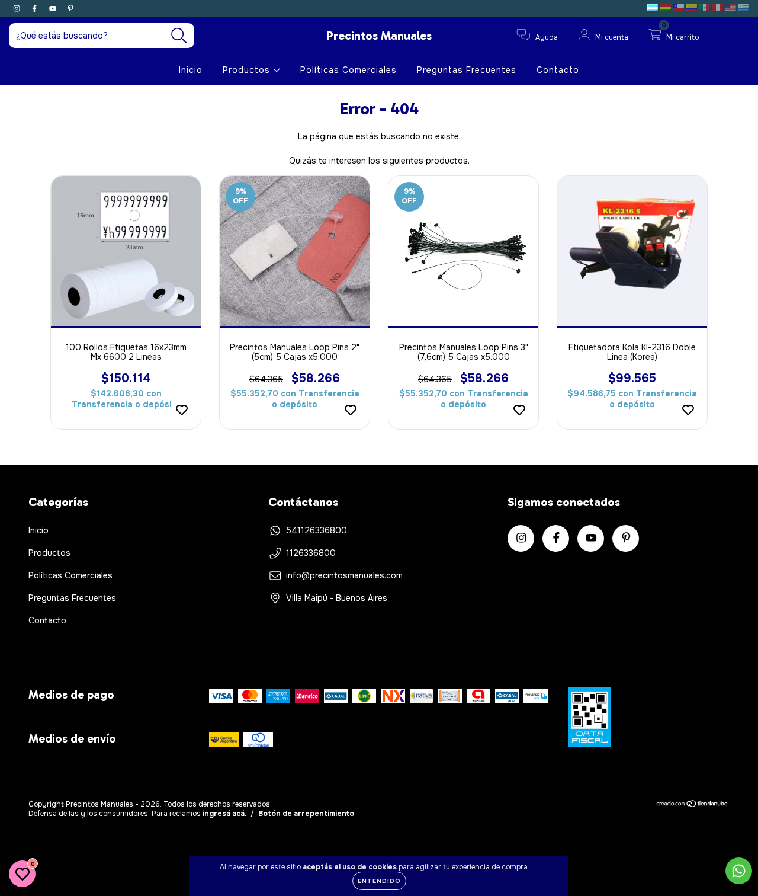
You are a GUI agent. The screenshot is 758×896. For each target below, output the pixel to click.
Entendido (379, 881)
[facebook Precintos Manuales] (35, 8)
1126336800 (311, 553)
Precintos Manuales (379, 35)
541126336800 (316, 530)
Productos (248, 70)
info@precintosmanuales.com (344, 575)
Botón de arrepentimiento (306, 813)
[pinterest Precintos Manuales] (70, 8)
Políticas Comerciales (348, 70)
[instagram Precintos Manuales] (18, 8)
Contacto (558, 70)
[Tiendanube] (693, 805)
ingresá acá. (224, 813)
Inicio (191, 70)
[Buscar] (179, 36)
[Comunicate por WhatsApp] (738, 870)
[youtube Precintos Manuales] (54, 8)
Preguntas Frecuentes (466, 70)
